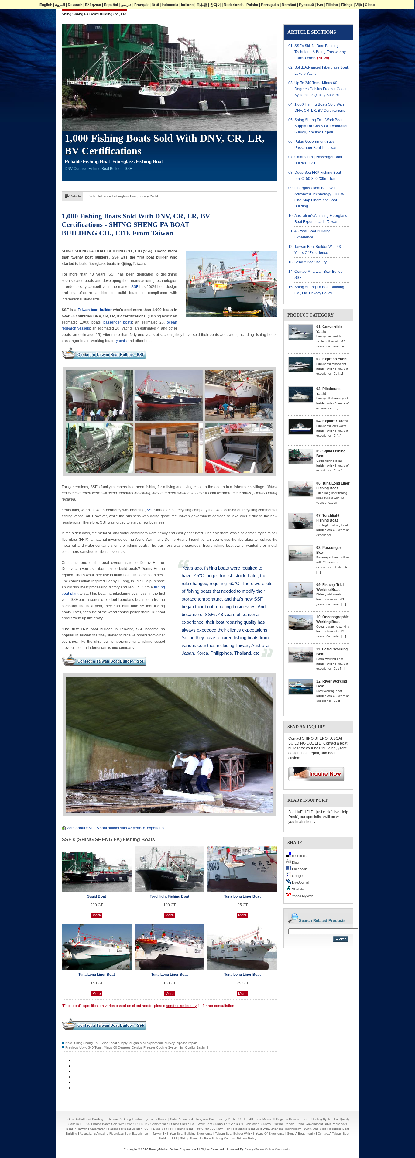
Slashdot (298, 889)
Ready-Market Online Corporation (268, 1149)
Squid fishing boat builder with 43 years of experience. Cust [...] (332, 465)
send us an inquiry (181, 1006)
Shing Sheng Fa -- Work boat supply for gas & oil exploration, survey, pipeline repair (135, 1043)
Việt (358, 5)
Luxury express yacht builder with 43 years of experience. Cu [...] (332, 368)
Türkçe (347, 5)
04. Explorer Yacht (332, 421)
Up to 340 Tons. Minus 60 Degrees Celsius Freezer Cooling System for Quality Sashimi (153, 196)
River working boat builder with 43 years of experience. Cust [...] (332, 695)
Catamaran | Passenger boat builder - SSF (120, 1128)
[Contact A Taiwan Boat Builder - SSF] (104, 361)
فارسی (126, 5)
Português (270, 5)
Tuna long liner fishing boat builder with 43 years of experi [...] (331, 497)
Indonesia (170, 5)
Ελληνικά (93, 5)
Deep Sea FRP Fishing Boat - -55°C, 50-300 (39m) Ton (191, 1128)
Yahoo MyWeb (302, 896)
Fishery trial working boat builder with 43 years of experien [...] (331, 599)
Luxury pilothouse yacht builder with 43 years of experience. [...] (333, 403)
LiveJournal (300, 882)
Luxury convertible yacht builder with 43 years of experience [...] (332, 341)
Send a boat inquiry (310, 262)
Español (111, 5)
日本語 (201, 5)
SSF (134, 287)
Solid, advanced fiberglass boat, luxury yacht (203, 1119)
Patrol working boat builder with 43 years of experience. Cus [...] (332, 663)
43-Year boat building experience (188, 1133)
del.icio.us (299, 856)
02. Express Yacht (332, 359)
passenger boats (117, 322)
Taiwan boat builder (95, 310)
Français (141, 5)
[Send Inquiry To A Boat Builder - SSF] (314, 783)
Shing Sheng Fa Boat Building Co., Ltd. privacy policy (218, 1138)
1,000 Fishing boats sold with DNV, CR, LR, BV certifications (125, 1123)
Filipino (332, 5)
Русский (306, 5)
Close (370, 5)
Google (297, 876)
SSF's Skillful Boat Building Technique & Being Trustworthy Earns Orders (320, 52)
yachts (121, 341)
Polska (252, 5)
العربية (60, 5)
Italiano (187, 5)
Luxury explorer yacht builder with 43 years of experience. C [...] (332, 430)
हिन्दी (155, 5)
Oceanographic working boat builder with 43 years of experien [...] (332, 631)
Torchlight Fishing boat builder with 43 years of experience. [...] (332, 529)
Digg (295, 862)
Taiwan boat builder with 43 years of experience (249, 1133)
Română (289, 5)
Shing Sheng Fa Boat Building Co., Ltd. (94, 14)
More (96, 915)
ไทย (320, 5)
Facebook (299, 869)
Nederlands (234, 5)
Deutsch (75, 5)
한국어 (215, 5)
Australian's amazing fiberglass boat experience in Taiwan (121, 1133)
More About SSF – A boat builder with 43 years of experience (116, 828)
